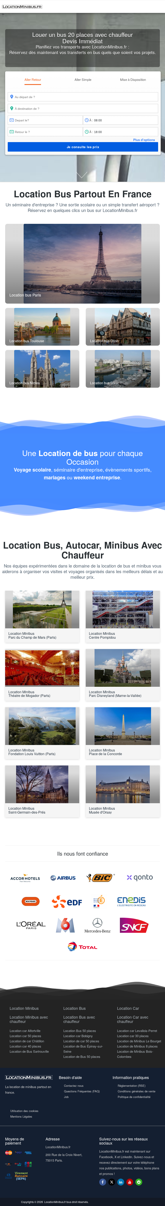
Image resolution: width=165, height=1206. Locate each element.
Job (66, 1097)
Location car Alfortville (25, 1030)
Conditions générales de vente (136, 1091)
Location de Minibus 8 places (137, 1046)
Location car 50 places (25, 1035)
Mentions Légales (21, 1116)
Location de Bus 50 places (81, 1056)
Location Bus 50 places (79, 1030)
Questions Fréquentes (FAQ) (82, 1091)
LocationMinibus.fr (55, 1202)
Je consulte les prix (83, 146)
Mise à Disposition (133, 79)
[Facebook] (102, 1182)
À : (91, 120)
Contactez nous (74, 1086)
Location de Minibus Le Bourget (139, 1041)
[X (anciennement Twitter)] (111, 1184)
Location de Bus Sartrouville (29, 1051)
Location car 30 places (133, 1035)
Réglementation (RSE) (131, 1086)
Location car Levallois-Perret (137, 1030)
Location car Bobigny (78, 1035)
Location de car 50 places (81, 1041)
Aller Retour (32, 79)
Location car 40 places (25, 1046)
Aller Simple (83, 79)
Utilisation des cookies (24, 1111)
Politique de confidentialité (134, 1097)
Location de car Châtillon (27, 1041)
